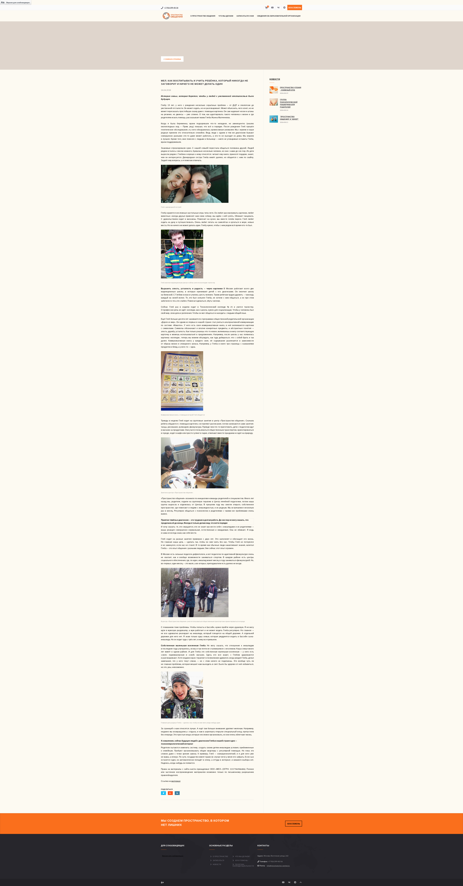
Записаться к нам (245, 16)
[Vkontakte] (278, 7)
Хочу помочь (294, 7)
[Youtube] (272, 7)
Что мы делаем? (242, 856)
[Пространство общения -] (173, 15)
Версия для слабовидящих (172, 856)
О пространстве (220, 856)
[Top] (300, 882)
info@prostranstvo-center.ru (278, 866)
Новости (217, 864)
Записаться (218, 860)
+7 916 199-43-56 (171, 8)
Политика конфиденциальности (243, 865)
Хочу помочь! (241, 860)
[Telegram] (284, 7)
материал (175, 781)
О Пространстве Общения (202, 16)
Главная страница (173, 59)
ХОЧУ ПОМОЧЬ (293, 823)
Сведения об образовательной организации (278, 16)
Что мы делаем (225, 16)
